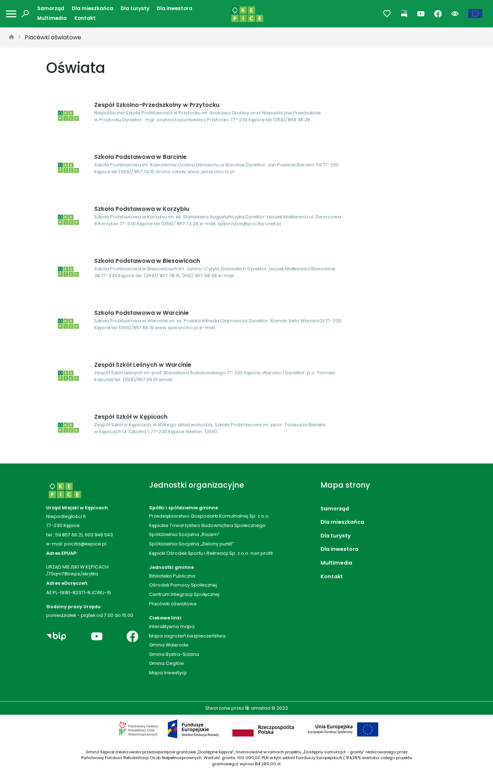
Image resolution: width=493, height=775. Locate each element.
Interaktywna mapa (172, 626)
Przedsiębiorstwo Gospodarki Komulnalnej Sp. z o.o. (209, 516)
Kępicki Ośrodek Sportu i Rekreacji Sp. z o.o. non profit (211, 553)
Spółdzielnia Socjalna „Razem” (184, 534)
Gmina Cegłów (166, 663)
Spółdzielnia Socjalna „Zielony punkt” (191, 544)
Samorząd (50, 8)
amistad (260, 708)
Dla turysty (135, 8)
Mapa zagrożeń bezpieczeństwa (187, 636)
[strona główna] (11, 37)
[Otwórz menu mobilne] (11, 14)
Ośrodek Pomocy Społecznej (183, 585)
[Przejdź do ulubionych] (387, 14)
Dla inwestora (174, 8)
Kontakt (85, 18)
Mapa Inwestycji (168, 673)
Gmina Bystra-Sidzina (174, 654)
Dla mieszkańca (92, 8)
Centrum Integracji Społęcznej (184, 594)
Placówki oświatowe (53, 37)
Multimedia (52, 18)
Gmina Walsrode (168, 645)
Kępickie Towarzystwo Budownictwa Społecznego (207, 525)
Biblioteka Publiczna (172, 576)
